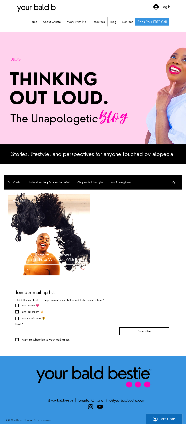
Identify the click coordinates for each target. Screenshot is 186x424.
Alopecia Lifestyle (90, 182)
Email (19, 324)
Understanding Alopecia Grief (49, 182)
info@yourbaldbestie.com (125, 400)
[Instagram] (90, 406)
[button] (173, 183)
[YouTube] (100, 406)
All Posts (14, 182)
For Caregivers (121, 182)
